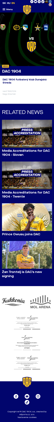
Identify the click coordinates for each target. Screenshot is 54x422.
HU (8, 3)
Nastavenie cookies (27, 417)
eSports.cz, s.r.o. (27, 414)
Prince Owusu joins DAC (21, 234)
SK (4, 3)
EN (13, 3)
